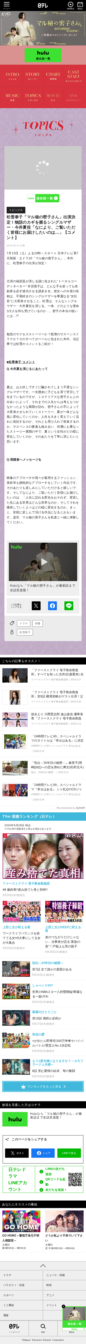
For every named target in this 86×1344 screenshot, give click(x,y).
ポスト (36, 605)
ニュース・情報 (55, 1275)
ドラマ (23, 623)
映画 (49, 1285)
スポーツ (8, 1295)
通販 (6, 1315)
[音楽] (12, 97)
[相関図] (53, 76)
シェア (52, 605)
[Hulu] (43, 55)
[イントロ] (12, 76)
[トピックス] (32, 97)
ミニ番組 (8, 1305)
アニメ (50, 1295)
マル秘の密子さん (43, 28)
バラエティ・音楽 (13, 1285)
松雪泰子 (24, 632)
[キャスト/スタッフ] (74, 76)
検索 (43, 1332)
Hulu (43, 198)
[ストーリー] (32, 76)
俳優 (37, 623)
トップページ (14, 1332)
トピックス (16, 210)
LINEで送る (68, 605)
